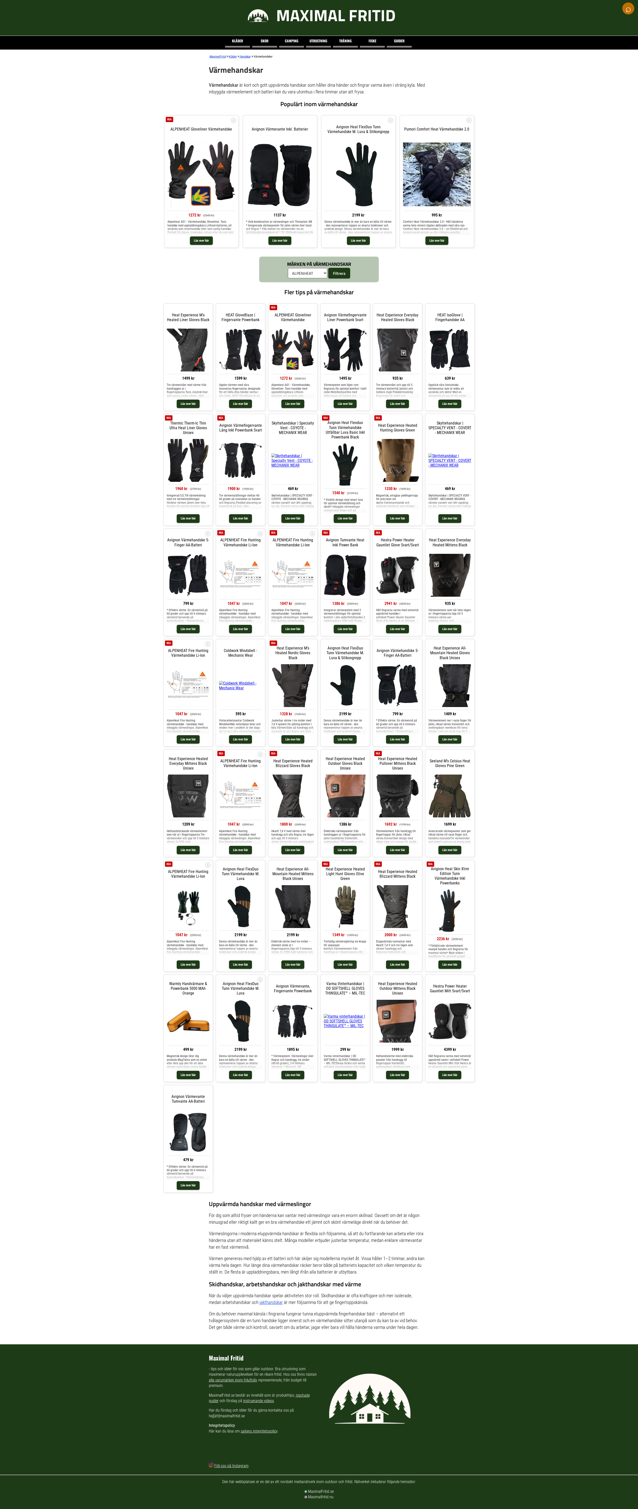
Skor (264, 40)
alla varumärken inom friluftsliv (233, 1380)
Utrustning (318, 40)
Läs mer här (201, 240)
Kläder (237, 40)
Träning (345, 40)
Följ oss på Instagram (231, 1465)
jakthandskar (271, 1302)
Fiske (372, 40)
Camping (291, 40)
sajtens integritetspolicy (259, 1431)
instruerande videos (258, 1400)
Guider (399, 40)
